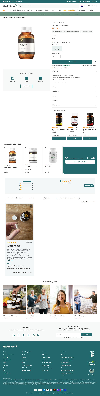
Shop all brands (45, 365)
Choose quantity (56, 53)
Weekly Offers (71, 10)
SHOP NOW (6, 318)
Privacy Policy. (81, 337)
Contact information (61, 393)
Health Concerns (82, 10)
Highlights (55, 71)
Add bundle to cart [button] (80, 162)
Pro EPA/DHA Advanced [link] (31, 166)
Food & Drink (30, 10)
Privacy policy (39, 393)
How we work (64, 368)
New (4, 10)
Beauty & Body (39, 10)
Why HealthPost (65, 362)
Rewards (24, 360)
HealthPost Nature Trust (67, 360)
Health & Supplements (19, 10)
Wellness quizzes (46, 357)
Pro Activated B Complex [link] (10, 167)
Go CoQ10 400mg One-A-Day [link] (89, 130)
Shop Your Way (45, 370)
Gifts (60, 10)
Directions (55, 96)
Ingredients (55, 91)
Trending (90, 10)
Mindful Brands (45, 360)
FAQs (23, 362)
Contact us (25, 354)
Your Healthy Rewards (71, 1)
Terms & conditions (27, 365)
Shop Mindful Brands (47, 362)
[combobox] (48, 6)
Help (80, 1)
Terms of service (45, 393)
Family (47, 10)
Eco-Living (53, 10)
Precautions (55, 100)
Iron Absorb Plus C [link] (72, 129)
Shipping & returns (57, 105)
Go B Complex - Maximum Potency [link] (58, 130)
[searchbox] (10, 198)
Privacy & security (26, 368)
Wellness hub (85, 1)
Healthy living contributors (67, 370)
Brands (9, 10)
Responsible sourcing (66, 365)
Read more (10, 260)
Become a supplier (26, 370)
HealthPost (32, 393)
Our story (63, 354)
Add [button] (59, 138)
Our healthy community (67, 373)
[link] (59, 119)
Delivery (24, 357)
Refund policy (70, 393)
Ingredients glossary (47, 368)
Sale (64, 10)
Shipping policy (53, 393)
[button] (89, 6)
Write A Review (89, 185)
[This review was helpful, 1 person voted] (27, 272)
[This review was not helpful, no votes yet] (30, 272)
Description (55, 87)
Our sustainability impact (67, 357)
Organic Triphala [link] (49, 166)
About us (94, 1)
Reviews (63, 375)
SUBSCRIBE (86, 334)
